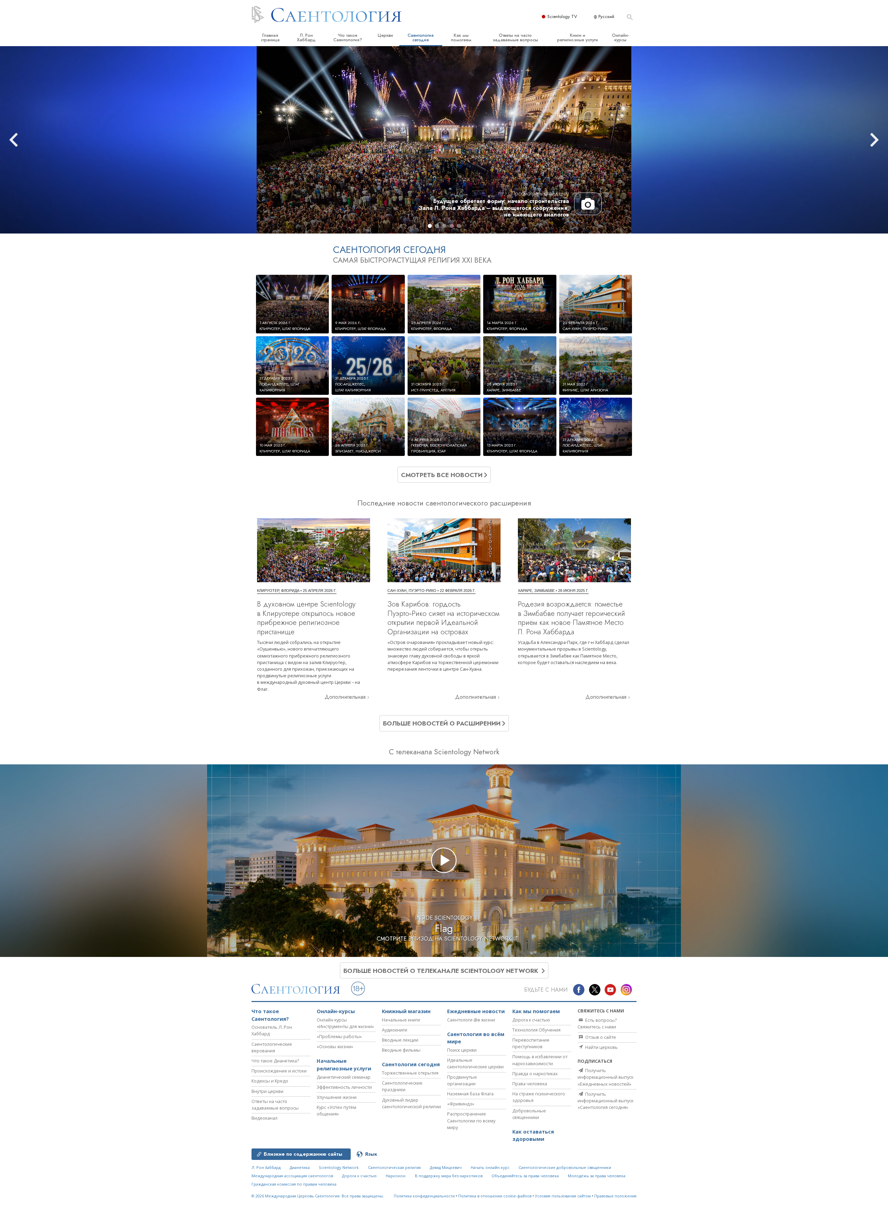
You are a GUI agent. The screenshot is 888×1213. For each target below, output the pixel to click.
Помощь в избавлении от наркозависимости (539, 1059)
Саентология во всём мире (475, 1038)
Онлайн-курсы (620, 37)
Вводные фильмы (401, 1050)
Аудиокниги (394, 1030)
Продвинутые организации (462, 1080)
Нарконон (395, 1175)
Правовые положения (615, 1195)
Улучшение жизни (337, 1097)
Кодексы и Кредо (269, 1081)
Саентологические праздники (402, 1086)
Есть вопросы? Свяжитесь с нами (597, 1023)
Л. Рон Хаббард (306, 37)
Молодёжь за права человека (596, 1175)
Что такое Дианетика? (275, 1061)
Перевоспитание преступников (530, 1043)
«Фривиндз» (460, 1104)
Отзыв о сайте (600, 1037)
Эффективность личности (344, 1087)
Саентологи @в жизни (471, 1020)
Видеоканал (264, 1118)
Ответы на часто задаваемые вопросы (515, 37)
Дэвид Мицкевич (446, 1167)
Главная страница (270, 37)
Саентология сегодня (421, 37)
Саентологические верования (271, 1047)
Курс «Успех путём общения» (336, 1110)
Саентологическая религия (394, 1167)
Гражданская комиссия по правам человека (293, 1184)
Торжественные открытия (410, 1073)
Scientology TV (562, 16)
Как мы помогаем (461, 37)
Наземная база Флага (470, 1094)
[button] (430, 226)
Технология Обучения (536, 1030)
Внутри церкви (267, 1091)
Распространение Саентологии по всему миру (471, 1120)
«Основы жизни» (335, 1046)
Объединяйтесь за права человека (525, 1175)
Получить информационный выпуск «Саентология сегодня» (605, 1100)
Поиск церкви (462, 1050)
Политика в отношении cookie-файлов (494, 1195)
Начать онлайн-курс (490, 1167)
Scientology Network (339, 1167)
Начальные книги (401, 1020)
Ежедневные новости (476, 1011)
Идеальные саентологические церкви (475, 1063)
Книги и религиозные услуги (577, 37)
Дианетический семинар (343, 1077)
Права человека (529, 1083)
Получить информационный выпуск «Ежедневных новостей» (605, 1077)
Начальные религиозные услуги (344, 1065)
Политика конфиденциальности (424, 1195)
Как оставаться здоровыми (533, 1135)
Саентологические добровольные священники (565, 1167)
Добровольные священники (529, 1114)
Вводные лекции (400, 1040)
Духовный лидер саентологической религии (411, 1103)
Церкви (385, 35)
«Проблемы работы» (339, 1036)
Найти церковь (601, 1047)
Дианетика (300, 1167)
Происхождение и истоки (279, 1071)
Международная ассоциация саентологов (292, 1175)
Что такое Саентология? (347, 37)
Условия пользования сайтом (563, 1195)
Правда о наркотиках (535, 1073)
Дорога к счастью (531, 1020)
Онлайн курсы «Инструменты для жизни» (345, 1023)
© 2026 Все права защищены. (317, 1195)
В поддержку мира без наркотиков (449, 1175)
